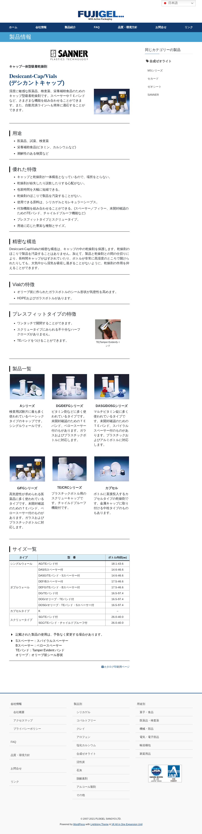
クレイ (81, 728)
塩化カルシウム (86, 745)
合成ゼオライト (86, 753)
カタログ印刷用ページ (117, 666)
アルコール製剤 (86, 786)
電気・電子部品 (149, 737)
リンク (15, 781)
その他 (81, 795)
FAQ (13, 741)
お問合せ (16, 768)
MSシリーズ (155, 70)
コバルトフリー (86, 720)
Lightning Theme (100, 824)
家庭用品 (145, 753)
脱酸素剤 (82, 778)
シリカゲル (83, 712)
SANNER (153, 94)
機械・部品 (146, 728)
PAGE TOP (193, 805)
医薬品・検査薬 (149, 720)
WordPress (79, 824)
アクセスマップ (23, 720)
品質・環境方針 (20, 755)
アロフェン (83, 737)
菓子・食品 (146, 712)
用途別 (141, 703)
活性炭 (81, 762)
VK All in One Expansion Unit (126, 824)
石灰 (79, 770)
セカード (153, 78)
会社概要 (18, 712)
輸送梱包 (145, 745)
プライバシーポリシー (27, 728)
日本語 (172, 3)
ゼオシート (154, 86)
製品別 (78, 703)
